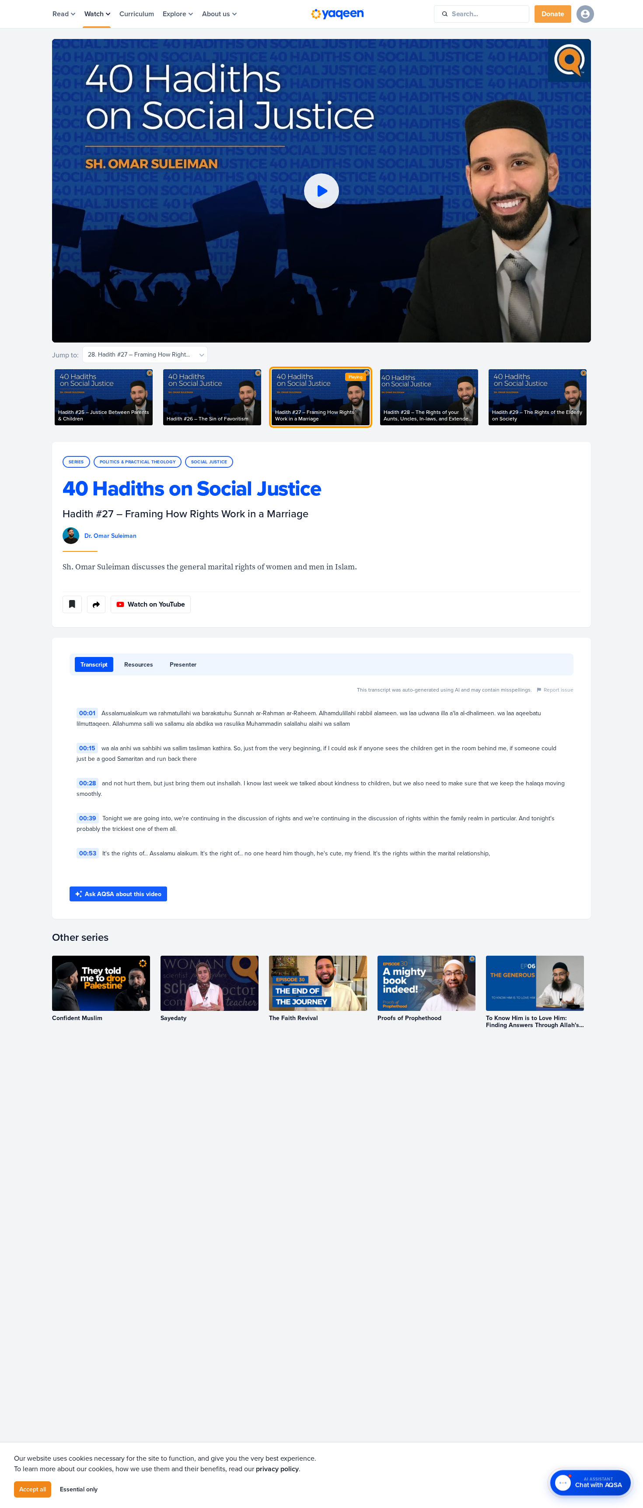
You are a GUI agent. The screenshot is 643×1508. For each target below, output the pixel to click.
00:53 (87, 853)
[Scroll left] (52, 397)
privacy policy (277, 1469)
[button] (321, 191)
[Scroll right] (591, 397)
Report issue (558, 689)
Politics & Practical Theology (137, 462)
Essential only (79, 1489)
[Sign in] (585, 14)
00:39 (87, 818)
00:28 (87, 783)
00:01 (87, 713)
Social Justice (209, 462)
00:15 (87, 748)
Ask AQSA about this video (123, 894)
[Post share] (96, 604)
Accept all (32, 1489)
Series (76, 462)
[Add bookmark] (72, 604)
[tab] (94, 664)
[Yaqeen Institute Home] (337, 14)
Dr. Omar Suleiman (110, 535)
